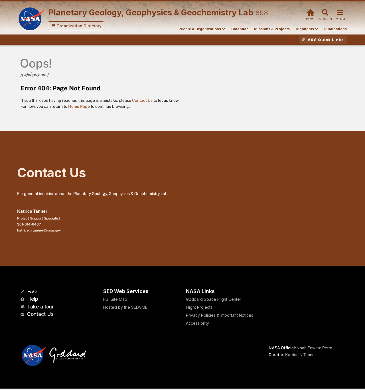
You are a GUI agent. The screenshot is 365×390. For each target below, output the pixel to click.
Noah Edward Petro (314, 348)
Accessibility (197, 323)
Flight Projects (199, 307)
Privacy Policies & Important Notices (219, 315)
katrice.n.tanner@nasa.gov (39, 230)
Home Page (79, 106)
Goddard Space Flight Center (213, 299)
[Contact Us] (23, 315)
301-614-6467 (29, 224)
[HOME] (310, 11)
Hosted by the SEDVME (125, 307)
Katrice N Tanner (300, 354)
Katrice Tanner (32, 211)
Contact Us (142, 100)
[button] (76, 25)
